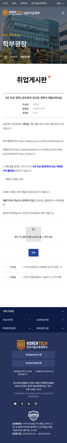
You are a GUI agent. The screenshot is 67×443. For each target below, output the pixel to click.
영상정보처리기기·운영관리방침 (22, 373)
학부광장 (14, 57)
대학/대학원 (8, 311)
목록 (33, 252)
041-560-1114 (33, 389)
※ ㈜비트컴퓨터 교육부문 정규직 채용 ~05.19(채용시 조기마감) (43, 267)
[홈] (5, 57)
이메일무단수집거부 (43, 371)
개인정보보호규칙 (32, 355)
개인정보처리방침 (32, 363)
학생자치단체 (9, 328)
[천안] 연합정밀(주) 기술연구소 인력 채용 (42, 277)
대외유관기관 (42, 328)
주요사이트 (8, 319)
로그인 (5, 3)
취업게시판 (25, 57)
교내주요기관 (42, 319)
